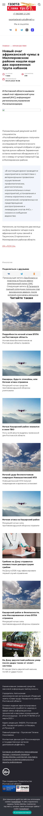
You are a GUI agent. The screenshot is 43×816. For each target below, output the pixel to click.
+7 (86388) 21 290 (21, 14)
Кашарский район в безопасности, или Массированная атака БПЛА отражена (20, 615)
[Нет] (40, 806)
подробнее (16, 802)
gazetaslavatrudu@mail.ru (21, 19)
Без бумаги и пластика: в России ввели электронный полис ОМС (22, 281)
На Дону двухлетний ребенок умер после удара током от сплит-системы (21, 663)
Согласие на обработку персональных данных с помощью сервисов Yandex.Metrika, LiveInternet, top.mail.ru (20, 754)
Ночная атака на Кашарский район (21, 520)
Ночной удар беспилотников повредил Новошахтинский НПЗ (19, 476)
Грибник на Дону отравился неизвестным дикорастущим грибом (18, 564)
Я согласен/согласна (22, 812)
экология (8, 262)
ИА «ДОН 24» (9, 246)
